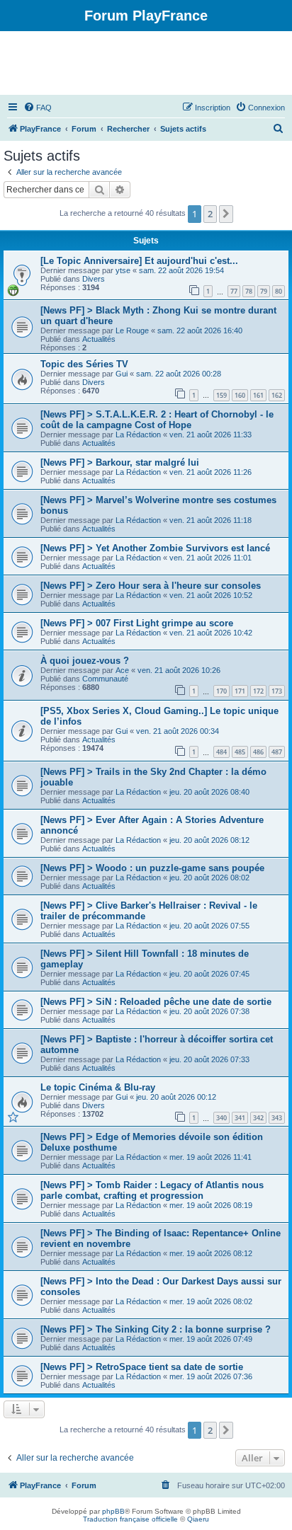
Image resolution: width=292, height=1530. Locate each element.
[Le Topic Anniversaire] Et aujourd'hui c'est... (139, 260)
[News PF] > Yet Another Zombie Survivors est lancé (155, 548)
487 (276, 752)
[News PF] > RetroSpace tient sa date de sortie (141, 1367)
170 (221, 691)
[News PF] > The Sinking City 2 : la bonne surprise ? (155, 1329)
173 (276, 691)
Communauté (105, 678)
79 (263, 291)
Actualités (99, 339)
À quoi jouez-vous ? (84, 660)
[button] (226, 213)
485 (240, 752)
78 (248, 291)
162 (276, 395)
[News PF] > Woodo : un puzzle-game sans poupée (152, 868)
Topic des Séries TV (84, 364)
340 (221, 1117)
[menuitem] (37, 107)
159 (221, 395)
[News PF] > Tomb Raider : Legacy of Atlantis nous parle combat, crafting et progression (152, 1190)
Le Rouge (132, 330)
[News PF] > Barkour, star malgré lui (119, 462)
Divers (93, 279)
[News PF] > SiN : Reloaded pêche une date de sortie (155, 1001)
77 (233, 291)
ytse (123, 270)
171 (240, 691)
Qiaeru (198, 1519)
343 (276, 1117)
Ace (122, 670)
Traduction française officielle (130, 1519)
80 (278, 291)
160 (240, 395)
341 (240, 1117)
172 (258, 691)
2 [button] (210, 213)
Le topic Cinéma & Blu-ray (97, 1087)
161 (258, 395)
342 (258, 1117)
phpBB (113, 1511)
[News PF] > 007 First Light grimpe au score (136, 623)
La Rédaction (138, 434)
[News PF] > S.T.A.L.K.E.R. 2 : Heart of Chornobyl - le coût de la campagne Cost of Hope (157, 419)
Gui (122, 373)
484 (221, 752)
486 (258, 752)
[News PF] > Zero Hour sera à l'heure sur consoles (150, 585)
